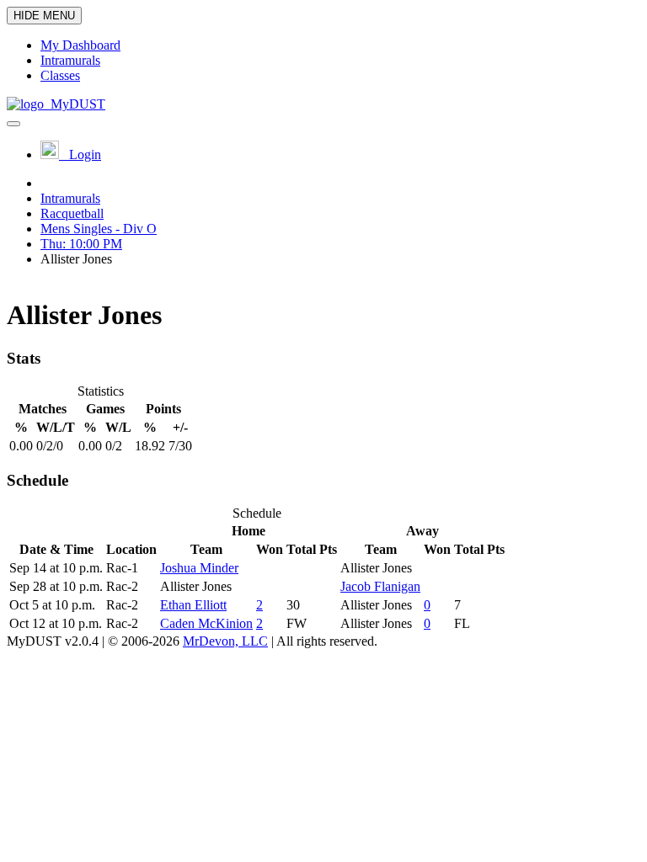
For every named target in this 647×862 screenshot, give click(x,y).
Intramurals (70, 198)
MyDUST (74, 104)
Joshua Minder (199, 568)
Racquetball (72, 213)
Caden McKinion (206, 623)
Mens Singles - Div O (98, 228)
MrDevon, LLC (225, 641)
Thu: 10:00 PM (81, 244)
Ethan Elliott (193, 605)
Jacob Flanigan (380, 586)
